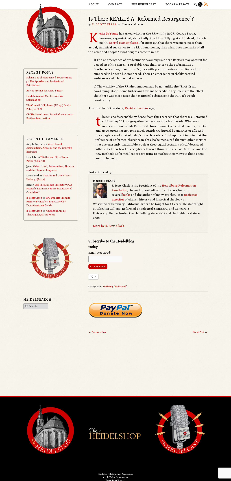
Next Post (200, 332)
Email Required (99, 252)
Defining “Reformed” (115, 286)
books (126, 194)
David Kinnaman (136, 108)
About (94, 4)
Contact (115, 4)
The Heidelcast (144, 4)
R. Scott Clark (104, 24)
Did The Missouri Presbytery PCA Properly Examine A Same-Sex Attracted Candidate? (49, 188)
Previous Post (97, 332)
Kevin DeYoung (108, 33)
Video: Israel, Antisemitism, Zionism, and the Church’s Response (49, 148)
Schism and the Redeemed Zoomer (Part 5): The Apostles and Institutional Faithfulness (49, 81)
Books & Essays (177, 4)
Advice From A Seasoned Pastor (44, 90)
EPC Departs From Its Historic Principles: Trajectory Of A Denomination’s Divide (48, 201)
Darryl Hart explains (123, 42)
